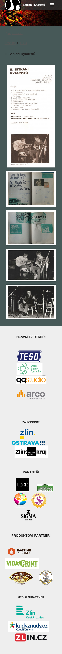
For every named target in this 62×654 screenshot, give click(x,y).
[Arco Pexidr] (31, 395)
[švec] (46, 584)
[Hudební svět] (39, 507)
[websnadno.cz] (20, 507)
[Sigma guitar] (28, 520)
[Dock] (22, 490)
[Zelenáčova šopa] (45, 490)
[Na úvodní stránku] (13, 9)
